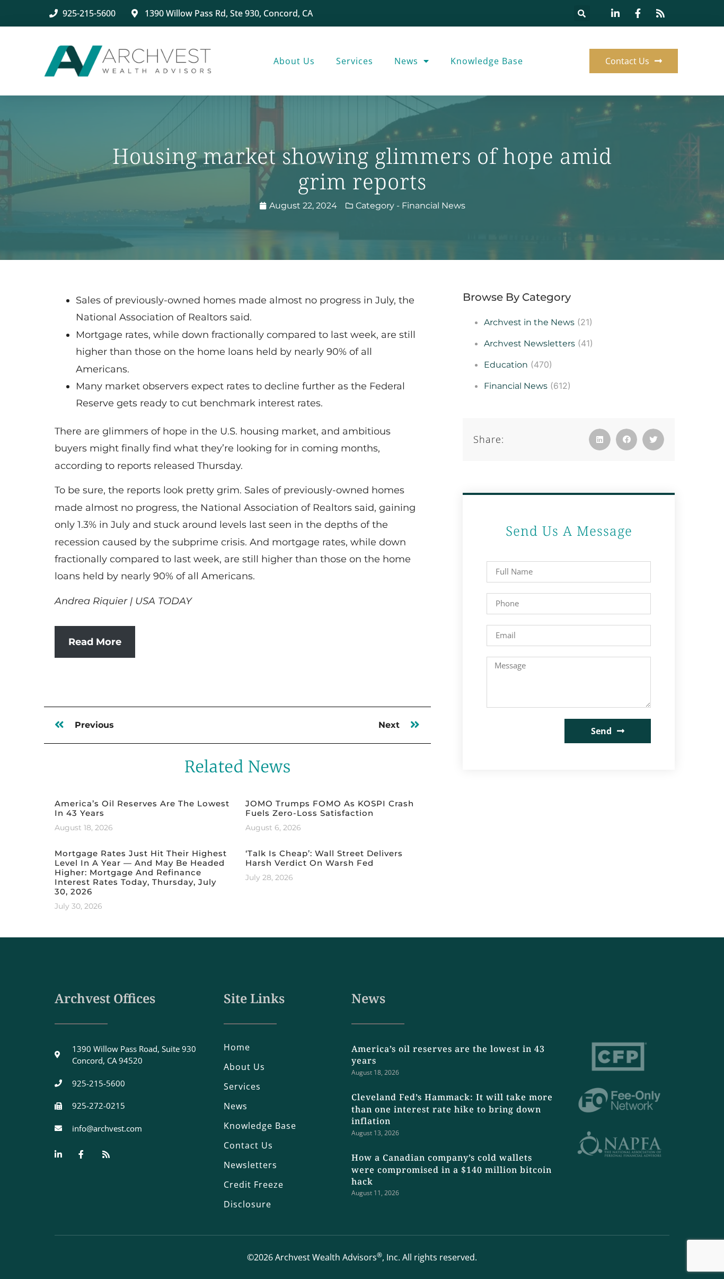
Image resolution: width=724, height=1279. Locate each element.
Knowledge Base (487, 61)
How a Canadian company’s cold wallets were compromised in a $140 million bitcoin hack (451, 1169)
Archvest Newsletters (529, 343)
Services (354, 61)
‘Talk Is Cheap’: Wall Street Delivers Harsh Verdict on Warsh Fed (324, 858)
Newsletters (250, 1165)
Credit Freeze (254, 1184)
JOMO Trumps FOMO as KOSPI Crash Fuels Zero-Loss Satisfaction (329, 808)
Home (237, 1047)
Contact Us (248, 1145)
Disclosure (247, 1204)
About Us (294, 61)
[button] (582, 13)
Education (506, 365)
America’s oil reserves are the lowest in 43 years (142, 808)
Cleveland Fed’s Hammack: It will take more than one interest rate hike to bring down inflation (452, 1109)
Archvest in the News (529, 322)
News (406, 61)
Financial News (433, 206)
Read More (94, 642)
